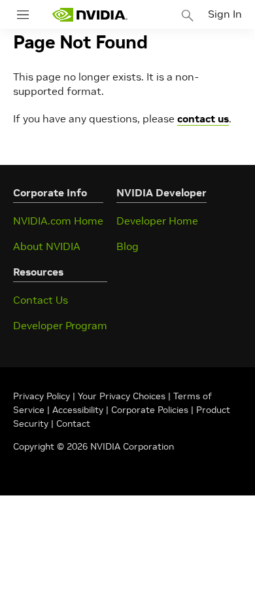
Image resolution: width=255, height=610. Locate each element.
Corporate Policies (149, 410)
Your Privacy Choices (121, 396)
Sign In (225, 13)
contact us (203, 118)
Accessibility (77, 410)
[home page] (89, 15)
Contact (73, 423)
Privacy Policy (43, 396)
